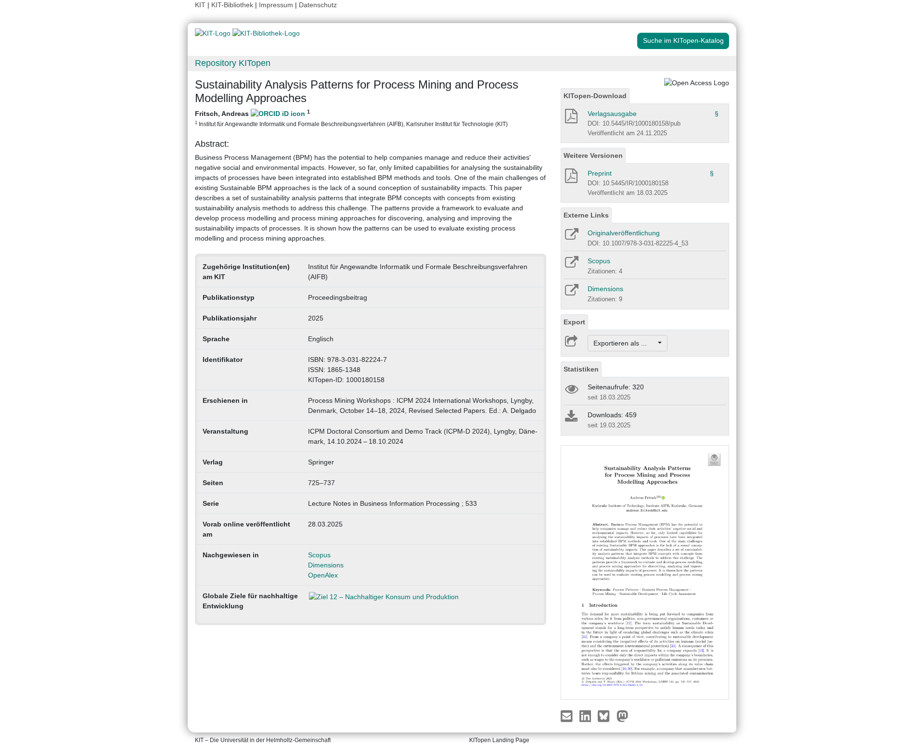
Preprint (600, 173)
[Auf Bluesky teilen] (606, 715)
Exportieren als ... (624, 343)
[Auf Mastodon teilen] (622, 715)
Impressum (276, 5)
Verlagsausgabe (612, 113)
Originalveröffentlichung (624, 233)
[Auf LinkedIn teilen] (586, 715)
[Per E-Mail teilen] (568, 715)
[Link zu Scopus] (571, 265)
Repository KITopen (232, 63)
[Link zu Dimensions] (571, 293)
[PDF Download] (571, 119)
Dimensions (326, 565)
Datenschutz (318, 5)
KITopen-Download (595, 96)
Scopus (319, 555)
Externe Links (586, 215)
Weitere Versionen (593, 155)
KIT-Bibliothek (233, 5)
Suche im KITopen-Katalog (683, 40)
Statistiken (581, 369)
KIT (200, 5)
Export (574, 322)
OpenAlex (323, 575)
